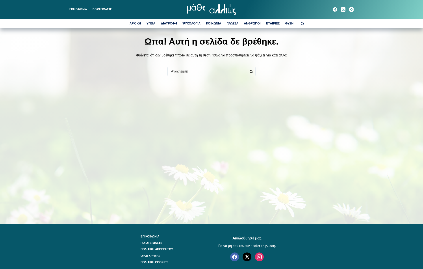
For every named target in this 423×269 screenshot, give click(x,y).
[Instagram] (351, 9)
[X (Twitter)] (343, 9)
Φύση (289, 23)
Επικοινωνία (78, 9)
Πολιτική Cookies (154, 262)
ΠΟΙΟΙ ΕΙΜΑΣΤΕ (102, 9)
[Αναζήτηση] (302, 23)
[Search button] (251, 71)
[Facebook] (335, 9)
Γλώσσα (232, 23)
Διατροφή (169, 23)
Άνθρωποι (252, 23)
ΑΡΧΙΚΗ (135, 23)
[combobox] (207, 71)
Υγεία (151, 23)
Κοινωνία (213, 23)
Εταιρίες (273, 23)
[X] (247, 256)
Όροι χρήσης (150, 256)
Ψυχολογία (191, 23)
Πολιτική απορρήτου (157, 249)
